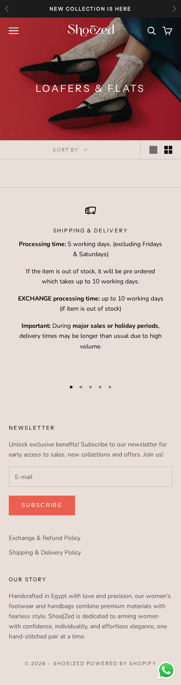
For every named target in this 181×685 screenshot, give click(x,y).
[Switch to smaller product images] (168, 150)
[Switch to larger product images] (153, 150)
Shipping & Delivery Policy (45, 552)
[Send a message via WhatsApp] (166, 670)
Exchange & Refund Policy (44, 538)
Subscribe (42, 505)
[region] (90, 288)
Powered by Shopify (121, 663)
